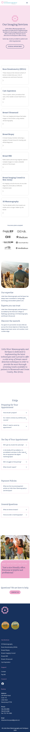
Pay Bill (3, 674)
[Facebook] (2, 683)
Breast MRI (7, 156)
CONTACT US (15, 592)
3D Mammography (11, 201)
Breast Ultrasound (10, 112)
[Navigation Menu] (27, 2)
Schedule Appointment (15, 46)
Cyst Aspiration (9, 91)
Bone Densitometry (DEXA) (14, 69)
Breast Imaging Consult (8, 653)
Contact (3, 671)
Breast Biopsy (8, 134)
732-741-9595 (5, 709)
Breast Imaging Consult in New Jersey (14, 178)
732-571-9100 (5, 711)
